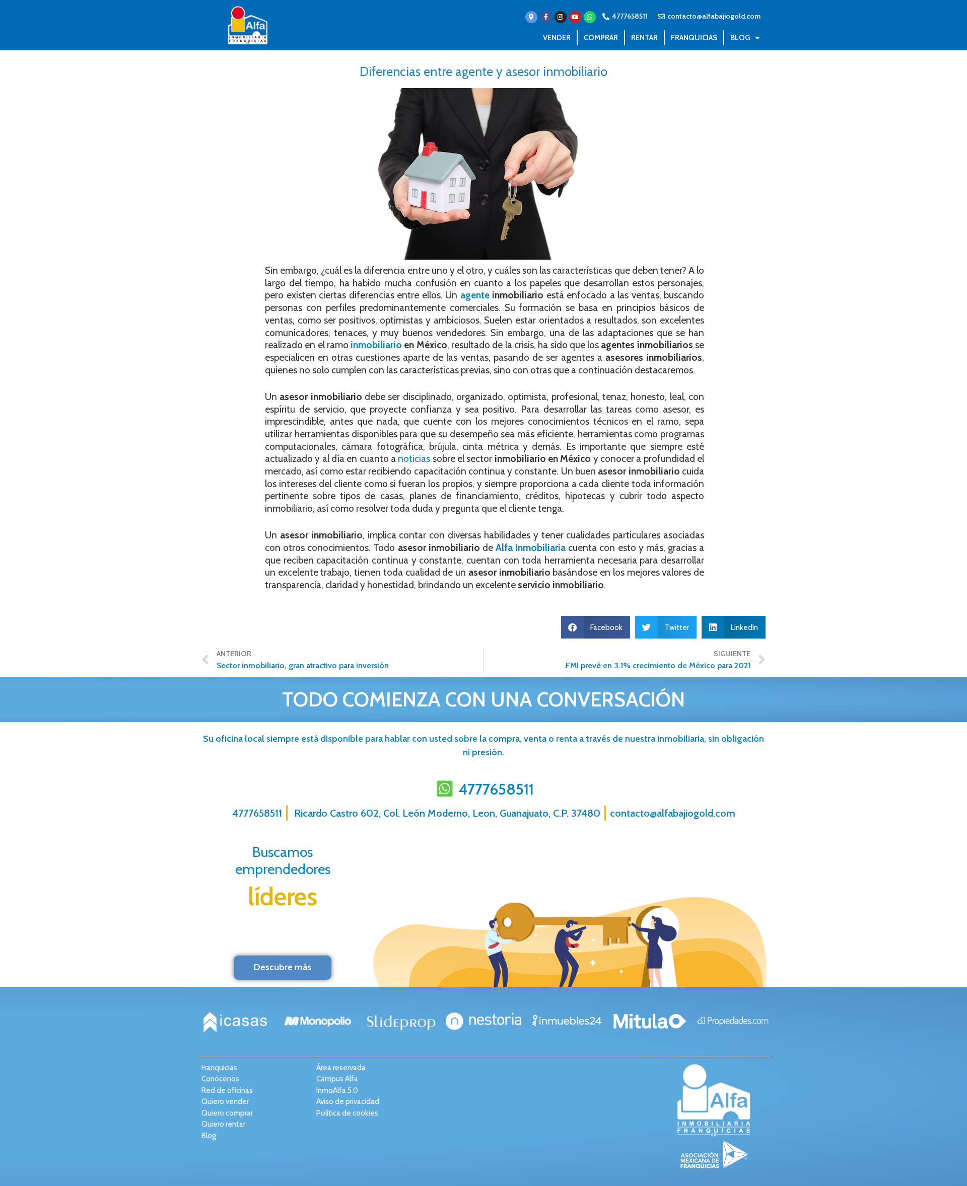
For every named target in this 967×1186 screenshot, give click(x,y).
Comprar (601, 37)
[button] (596, 627)
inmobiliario (376, 345)
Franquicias (694, 37)
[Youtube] (575, 17)
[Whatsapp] (590, 17)
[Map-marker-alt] (531, 17)
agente (475, 295)
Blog (740, 37)
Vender (557, 37)
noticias (414, 458)
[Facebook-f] (546, 17)
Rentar (644, 37)
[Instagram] (561, 17)
